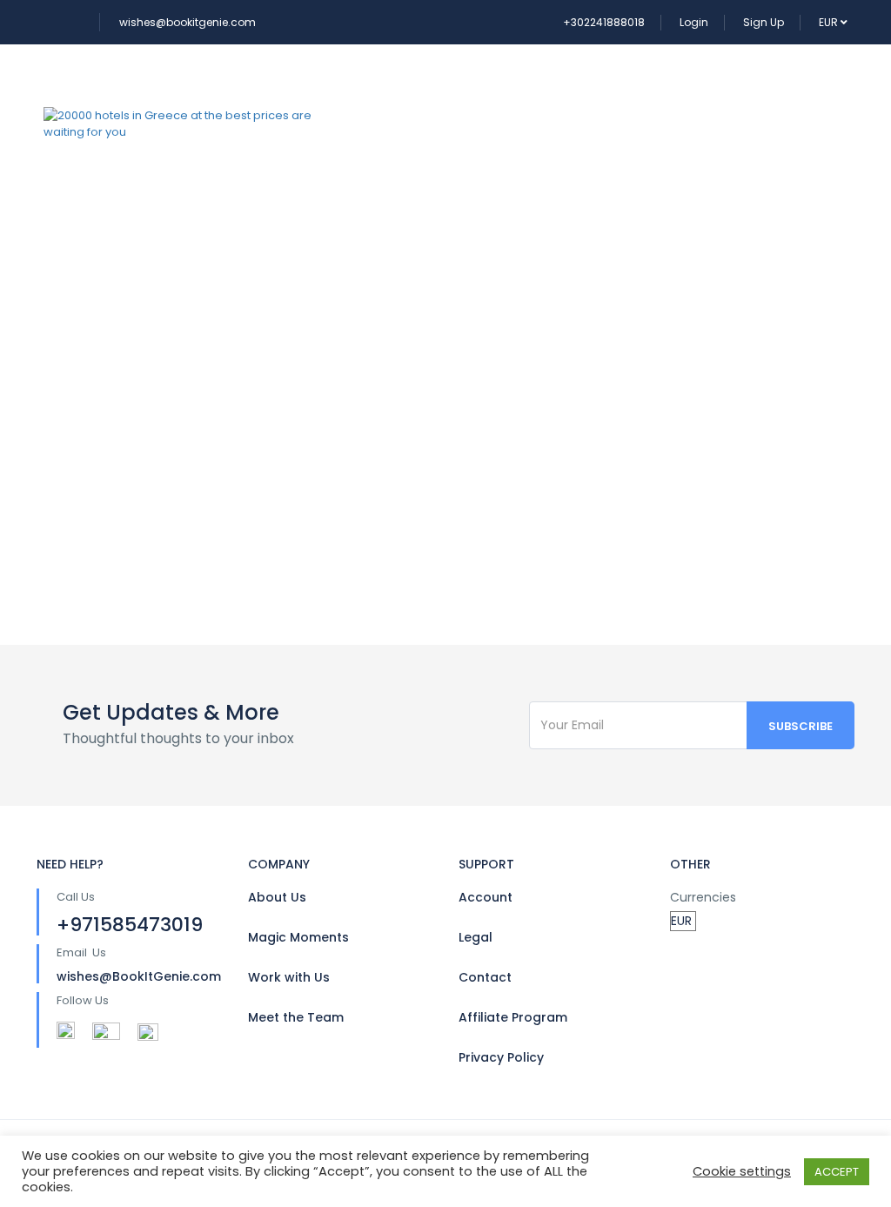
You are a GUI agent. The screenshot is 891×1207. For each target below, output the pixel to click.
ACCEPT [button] (836, 1171)
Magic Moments (298, 937)
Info (698, 83)
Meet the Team (296, 1017)
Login (694, 22)
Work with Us (289, 977)
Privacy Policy (501, 1057)
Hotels (477, 83)
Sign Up (763, 22)
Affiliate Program (513, 1017)
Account (485, 897)
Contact (485, 977)
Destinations (592, 83)
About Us (277, 897)
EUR (830, 22)
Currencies (703, 897)
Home (390, 83)
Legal (475, 937)
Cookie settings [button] (742, 1171)
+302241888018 (604, 22)
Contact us (412, 162)
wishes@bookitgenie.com (187, 22)
